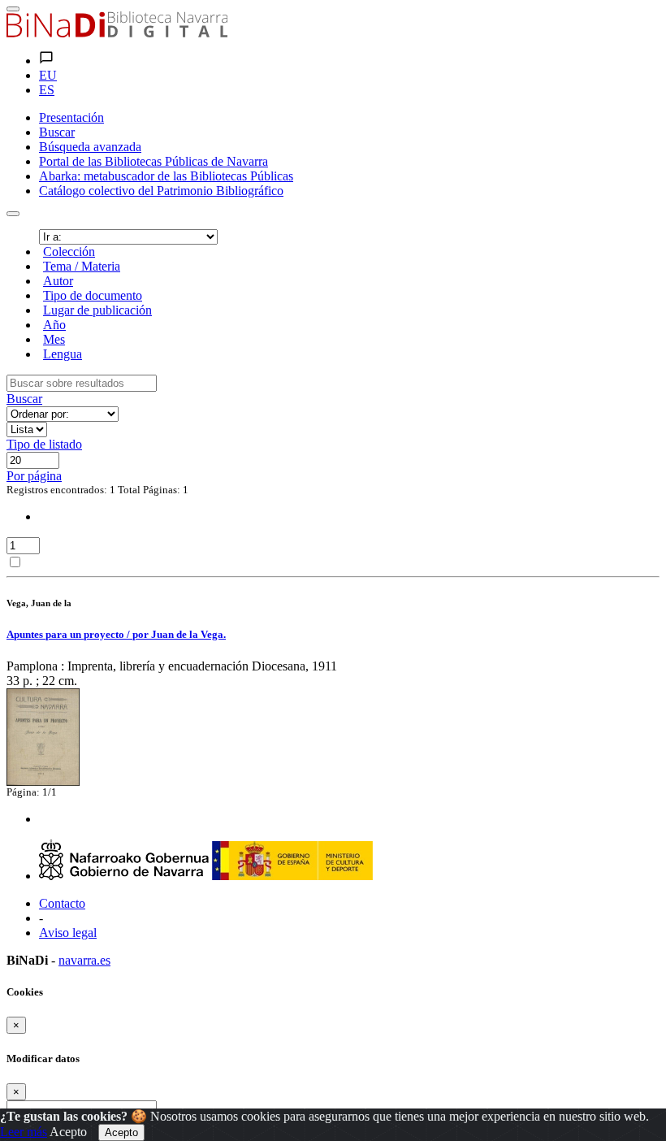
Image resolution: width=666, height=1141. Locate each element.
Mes (54, 339)
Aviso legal (68, 932)
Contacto (62, 903)
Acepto (68, 1132)
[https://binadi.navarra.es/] (116, 33)
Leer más (23, 1132)
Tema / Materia (81, 266)
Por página (34, 476)
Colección (69, 251)
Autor (58, 281)
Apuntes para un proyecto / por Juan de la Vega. (116, 634)
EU (48, 75)
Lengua (62, 354)
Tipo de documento (92, 295)
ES (46, 90)
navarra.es (84, 960)
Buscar (24, 399)
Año (54, 325)
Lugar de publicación (97, 310)
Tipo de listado (44, 444)
